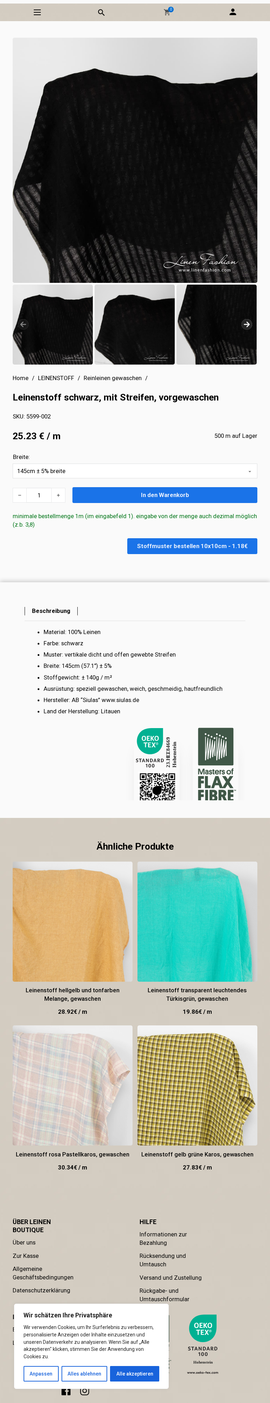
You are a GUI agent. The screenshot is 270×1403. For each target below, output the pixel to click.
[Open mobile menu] (37, 12)
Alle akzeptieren (134, 1374)
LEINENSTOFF (56, 377)
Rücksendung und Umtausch (163, 1260)
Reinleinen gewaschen (113, 377)
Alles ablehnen (84, 1374)
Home (20, 377)
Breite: (21, 456)
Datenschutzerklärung (41, 1290)
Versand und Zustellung (171, 1277)
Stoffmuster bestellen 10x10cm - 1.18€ (192, 546)
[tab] (51, 611)
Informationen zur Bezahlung (163, 1238)
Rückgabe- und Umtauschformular (164, 1295)
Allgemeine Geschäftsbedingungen (43, 1273)
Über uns (24, 1242)
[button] (167, 12)
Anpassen (41, 1374)
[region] (91, 1346)
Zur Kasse (26, 1255)
